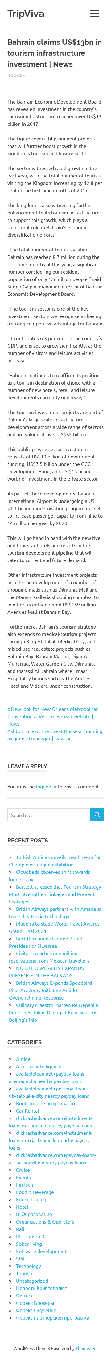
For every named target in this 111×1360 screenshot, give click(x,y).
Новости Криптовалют (41, 1288)
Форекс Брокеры (35, 1303)
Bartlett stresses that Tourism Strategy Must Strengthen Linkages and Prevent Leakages (55, 893)
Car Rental (27, 1110)
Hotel (22, 1206)
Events (23, 1177)
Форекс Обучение (36, 1310)
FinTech (24, 1184)
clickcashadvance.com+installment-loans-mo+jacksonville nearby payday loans (50, 1140)
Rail (20, 1229)
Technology (28, 1266)
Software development (41, 1251)
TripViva (25, 13)
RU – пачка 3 (30, 1236)
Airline (23, 1059)
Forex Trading (31, 1199)
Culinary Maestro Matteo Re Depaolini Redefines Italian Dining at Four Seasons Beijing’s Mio (54, 1012)
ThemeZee (86, 1348)
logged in (46, 786)
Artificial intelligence (38, 1066)
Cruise (23, 1170)
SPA (20, 1258)
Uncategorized (32, 1280)
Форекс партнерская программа (52, 1317)
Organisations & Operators (45, 1221)
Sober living (29, 1243)
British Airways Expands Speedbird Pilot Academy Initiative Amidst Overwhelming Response (50, 989)
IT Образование (34, 1214)
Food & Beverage (35, 1192)
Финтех (24, 1295)
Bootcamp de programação (45, 1103)
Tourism (17, 75)
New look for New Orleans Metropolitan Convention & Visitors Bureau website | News (53, 716)
